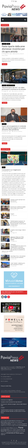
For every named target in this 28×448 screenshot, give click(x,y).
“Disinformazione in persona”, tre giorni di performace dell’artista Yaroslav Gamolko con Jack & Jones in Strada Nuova (18, 223)
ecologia (12, 425)
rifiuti (22, 429)
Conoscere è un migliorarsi (11, 170)
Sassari (6, 431)
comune (20, 91)
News (8, 43)
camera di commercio (17, 131)
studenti (17, 431)
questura (11, 429)
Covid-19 (24, 424)
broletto (22, 420)
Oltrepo (11, 428)
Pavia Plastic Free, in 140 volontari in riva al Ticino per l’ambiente (17, 256)
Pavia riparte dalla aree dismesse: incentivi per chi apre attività (13, 49)
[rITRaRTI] (5, 213)
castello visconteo (10, 422)
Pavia (23, 91)
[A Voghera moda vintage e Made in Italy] (5, 229)
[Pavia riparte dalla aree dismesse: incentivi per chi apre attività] (14, 28)
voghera (21, 433)
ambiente (2, 420)
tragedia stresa (3, 433)
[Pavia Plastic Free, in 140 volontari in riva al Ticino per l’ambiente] (5, 255)
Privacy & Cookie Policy (6, 386)
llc (11, 91)
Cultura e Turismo (10, 85)
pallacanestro (15, 428)
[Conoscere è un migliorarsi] (14, 152)
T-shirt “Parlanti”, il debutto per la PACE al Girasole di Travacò (17, 264)
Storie (4, 167)
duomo (5, 425)
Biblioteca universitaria (16, 420)
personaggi (3, 429)
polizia (7, 429)
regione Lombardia (17, 429)
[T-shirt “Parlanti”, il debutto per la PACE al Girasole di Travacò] (5, 262)
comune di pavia (6, 424)
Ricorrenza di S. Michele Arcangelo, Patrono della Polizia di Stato (18, 207)
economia (9, 133)
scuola (8, 431)
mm (12, 53)
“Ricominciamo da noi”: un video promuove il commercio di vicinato (14, 88)
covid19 (2, 425)
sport (11, 431)
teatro (24, 431)
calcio (5, 422)
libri (26, 425)
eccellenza (9, 425)
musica (7, 428)
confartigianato (14, 424)
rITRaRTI (12, 214)
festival (19, 425)
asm (7, 420)
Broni (2, 422)
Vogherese (3, 434)
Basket (10, 420)
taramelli (20, 431)
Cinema (16, 422)
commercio (17, 53)
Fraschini (23, 425)
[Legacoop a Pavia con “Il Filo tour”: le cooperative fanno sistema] (5, 236)
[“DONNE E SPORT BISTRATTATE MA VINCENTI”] (5, 199)
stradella (13, 431)
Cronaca (4, 43)
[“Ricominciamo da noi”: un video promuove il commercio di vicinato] (14, 69)
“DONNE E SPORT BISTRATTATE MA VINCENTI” (11, 402)
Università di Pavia (12, 433)
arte (6, 420)
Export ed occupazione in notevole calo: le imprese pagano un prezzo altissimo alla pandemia (14, 128)
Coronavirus (19, 424)
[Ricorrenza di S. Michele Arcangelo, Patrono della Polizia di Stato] (5, 206)
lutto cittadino (3, 428)
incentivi (6, 55)
